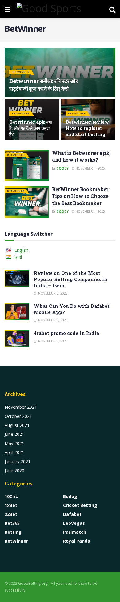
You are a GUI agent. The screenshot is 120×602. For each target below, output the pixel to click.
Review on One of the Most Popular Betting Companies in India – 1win (70, 279)
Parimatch (74, 532)
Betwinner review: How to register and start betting (88, 128)
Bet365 (12, 523)
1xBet (11, 505)
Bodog (70, 496)
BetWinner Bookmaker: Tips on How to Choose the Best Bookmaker (81, 196)
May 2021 (14, 443)
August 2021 (17, 425)
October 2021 (18, 416)
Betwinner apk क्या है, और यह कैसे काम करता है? (30, 128)
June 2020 (14, 470)
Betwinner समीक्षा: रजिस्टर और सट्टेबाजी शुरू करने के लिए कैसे (43, 84)
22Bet (11, 514)
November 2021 (21, 407)
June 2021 (14, 434)
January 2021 (17, 461)
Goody (62, 168)
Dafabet (72, 514)
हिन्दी (18, 257)
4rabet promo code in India (66, 333)
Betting (13, 532)
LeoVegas (74, 523)
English (21, 250)
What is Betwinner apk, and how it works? (81, 156)
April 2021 (14, 452)
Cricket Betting (80, 505)
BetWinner (21, 72)
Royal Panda (76, 541)
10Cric (11, 496)
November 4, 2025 (89, 168)
